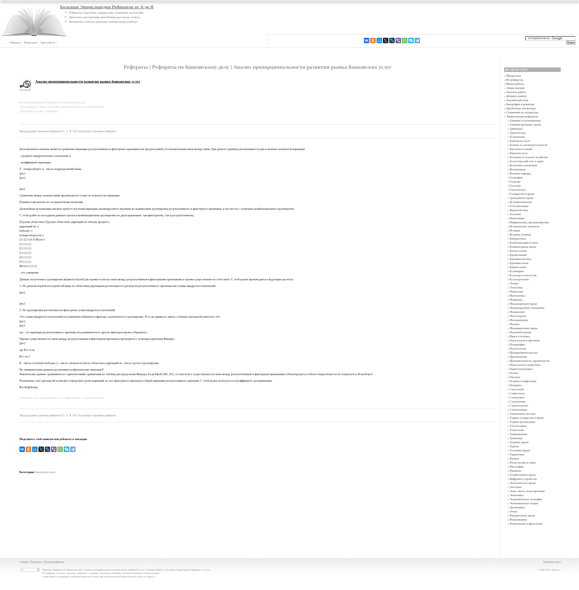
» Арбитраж (515, 129)
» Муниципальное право (523, 328)
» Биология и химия (520, 149)
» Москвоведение (518, 320)
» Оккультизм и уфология (524, 340)
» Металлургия (517, 316)
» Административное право (524, 124)
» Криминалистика (519, 259)
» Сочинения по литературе (521, 112)
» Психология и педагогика (524, 365)
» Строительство (518, 405)
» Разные (513, 373)
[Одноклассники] (373, 40)
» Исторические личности (523, 226)
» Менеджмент (516, 312)
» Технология (516, 430)
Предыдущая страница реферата (40, 131)
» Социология (516, 393)
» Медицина (515, 300)
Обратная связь (552, 562)
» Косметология (517, 251)
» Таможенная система (521, 414)
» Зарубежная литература (520, 108)
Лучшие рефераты (53, 562)
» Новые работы (514, 84)
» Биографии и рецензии (519, 104)
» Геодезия (514, 181)
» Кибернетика (517, 238)
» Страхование (517, 401)
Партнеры (36, 562)
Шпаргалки (30, 42)
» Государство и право (521, 194)
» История (514, 230)
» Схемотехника (517, 410)
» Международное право (522, 304)
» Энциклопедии (514, 88)
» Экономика (516, 495)
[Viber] (398, 40)
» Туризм (513, 446)
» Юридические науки (521, 515)
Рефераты (15, 42)
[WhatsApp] (404, 40)
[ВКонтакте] (366, 40)
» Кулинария (516, 271)
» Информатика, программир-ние (528, 222)
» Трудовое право (518, 442)
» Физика (513, 458)
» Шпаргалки (512, 76)
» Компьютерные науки (522, 247)
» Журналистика (518, 210)
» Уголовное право (519, 450)
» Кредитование (517, 255)
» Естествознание (518, 206)
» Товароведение (517, 434)
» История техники (519, 234)
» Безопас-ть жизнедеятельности (527, 145)
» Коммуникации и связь (523, 243)
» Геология (514, 186)
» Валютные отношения (522, 165)
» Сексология (516, 389)
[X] (385, 40)
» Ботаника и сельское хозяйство (528, 157)
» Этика (512, 511)
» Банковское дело (519, 141)
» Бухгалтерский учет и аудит (526, 161)
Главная (23, 562)
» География (515, 177)
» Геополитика (517, 190)
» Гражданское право (521, 198)
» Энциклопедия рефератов (521, 116)
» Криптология (517, 267)
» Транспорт (515, 438)
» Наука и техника (519, 336)
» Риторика (515, 385)
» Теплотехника (517, 426)
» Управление (516, 454)
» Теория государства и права (526, 418)
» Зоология (514, 214)
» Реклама (514, 377)
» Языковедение (517, 519)
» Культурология (518, 279)
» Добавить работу (515, 96)
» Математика (516, 295)
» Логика (513, 283)
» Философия (516, 467)
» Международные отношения (526, 308)
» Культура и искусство (522, 275)
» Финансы (514, 471)
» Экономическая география (525, 499)
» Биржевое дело (518, 153)
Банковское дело (45, 472)
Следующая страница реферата (96, 131)
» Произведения (517, 357)
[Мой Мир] (379, 40)
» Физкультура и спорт (522, 462)
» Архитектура (517, 133)
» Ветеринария (517, 169)
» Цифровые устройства (522, 479)
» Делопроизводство (520, 202)
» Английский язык (516, 100)
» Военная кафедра (519, 173)
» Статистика (516, 397)
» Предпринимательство (522, 352)
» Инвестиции (516, 218)
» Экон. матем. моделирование (526, 491)
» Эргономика (516, 507)
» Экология (515, 487)
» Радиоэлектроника (520, 369)
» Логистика (515, 287)
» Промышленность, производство (529, 361)
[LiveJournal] (392, 40)
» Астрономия (516, 137)
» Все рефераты (513, 80)
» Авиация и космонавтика (524, 120)
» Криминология (518, 263)
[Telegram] (417, 40)
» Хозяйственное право (522, 475)
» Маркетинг (515, 291)
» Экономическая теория (523, 503)
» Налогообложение (520, 332)
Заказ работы (47, 42)
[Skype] (411, 40)
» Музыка (514, 324)
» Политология (517, 348)
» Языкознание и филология (525, 524)
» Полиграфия (516, 344)
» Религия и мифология (522, 381)
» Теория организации (521, 422)
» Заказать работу (515, 92)
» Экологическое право (522, 483)
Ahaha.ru (555, 569)
